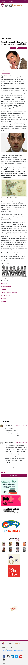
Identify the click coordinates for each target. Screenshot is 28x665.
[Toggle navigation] (24, 1)
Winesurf (3, 301)
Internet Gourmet (6, 286)
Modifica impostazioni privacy (17, 650)
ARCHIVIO (11, 1)
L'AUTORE (3, 1)
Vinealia (3, 298)
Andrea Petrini (6, 73)
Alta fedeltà (4, 283)
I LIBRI (7, 1)
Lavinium (3, 289)
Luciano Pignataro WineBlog (9, 292)
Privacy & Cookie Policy (6, 650)
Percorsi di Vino (5, 295)
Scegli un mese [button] (13, 475)
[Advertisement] (14, 22)
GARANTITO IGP (6, 38)
